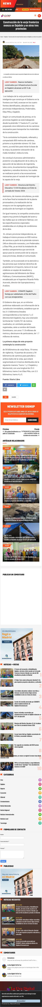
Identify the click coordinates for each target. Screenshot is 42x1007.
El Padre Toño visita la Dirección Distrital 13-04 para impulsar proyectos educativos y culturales (20, 500)
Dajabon (14, 397)
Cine (1, 780)
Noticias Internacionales (7, 814)
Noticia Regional (4, 810)
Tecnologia (3, 823)
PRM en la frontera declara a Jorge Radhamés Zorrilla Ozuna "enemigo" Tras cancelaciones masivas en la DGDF (27, 765)
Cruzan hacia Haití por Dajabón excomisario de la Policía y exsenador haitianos (27, 735)
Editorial (2, 797)
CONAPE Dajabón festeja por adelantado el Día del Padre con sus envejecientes (20, 294)
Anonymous (10, 958)
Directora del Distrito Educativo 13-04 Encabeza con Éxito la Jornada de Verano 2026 (20, 188)
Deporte (2, 788)
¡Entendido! (21, 1001)
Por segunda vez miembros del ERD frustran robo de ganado (26, 746)
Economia (3, 793)
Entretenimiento (4, 801)
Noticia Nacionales (5, 806)
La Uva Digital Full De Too (14, 965)
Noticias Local (4, 819)
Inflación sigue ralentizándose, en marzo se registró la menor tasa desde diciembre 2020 (20, 757)
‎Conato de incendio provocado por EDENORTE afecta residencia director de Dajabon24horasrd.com (20, 519)
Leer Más (21, 996)
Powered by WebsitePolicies (11, 1004)
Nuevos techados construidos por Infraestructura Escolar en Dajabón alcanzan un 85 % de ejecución (20, 539)
